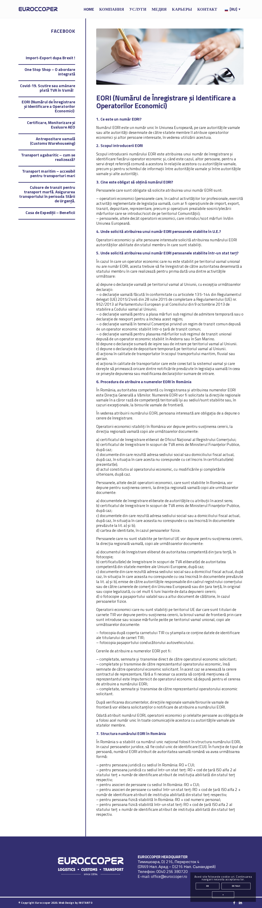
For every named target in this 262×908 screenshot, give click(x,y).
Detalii (236, 885)
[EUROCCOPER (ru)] (38, 9)
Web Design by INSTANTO (76, 903)
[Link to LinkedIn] (240, 903)
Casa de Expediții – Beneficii (50, 212)
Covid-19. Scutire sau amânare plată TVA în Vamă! (47, 87)
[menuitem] (89, 9)
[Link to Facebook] (234, 903)
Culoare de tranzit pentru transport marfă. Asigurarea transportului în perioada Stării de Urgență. (47, 194)
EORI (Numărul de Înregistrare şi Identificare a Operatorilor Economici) (48, 106)
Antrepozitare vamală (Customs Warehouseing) (52, 141)
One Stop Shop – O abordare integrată (50, 71)
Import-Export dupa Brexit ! (50, 58)
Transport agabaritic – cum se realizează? (48, 157)
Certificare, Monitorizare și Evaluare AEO (51, 124)
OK (207, 885)
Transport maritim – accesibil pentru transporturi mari (48, 173)
